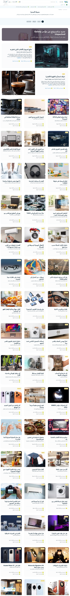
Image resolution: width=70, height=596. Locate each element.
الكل (42, 21)
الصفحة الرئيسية (65, 9)
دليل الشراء (39, 21)
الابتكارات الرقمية (29, 21)
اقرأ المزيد (19, 57)
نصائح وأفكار (34, 21)
